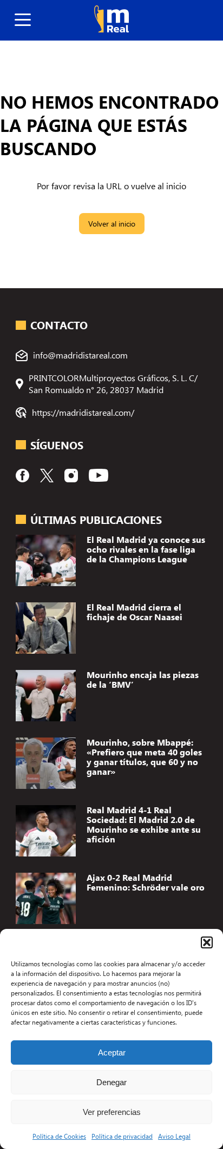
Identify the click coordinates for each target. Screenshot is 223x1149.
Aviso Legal (174, 1136)
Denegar (111, 1082)
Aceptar (112, 1052)
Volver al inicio (111, 223)
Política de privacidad (122, 1136)
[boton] (22, 20)
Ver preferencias (112, 1112)
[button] (206, 942)
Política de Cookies (59, 1136)
